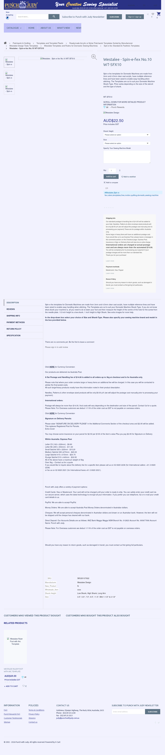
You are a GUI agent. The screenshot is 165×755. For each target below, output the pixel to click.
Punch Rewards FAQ (12, 714)
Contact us (33, 722)
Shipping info (13, 315)
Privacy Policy (34, 714)
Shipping (32, 718)
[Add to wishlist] (23, 686)
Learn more (110, 261)
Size (105, 139)
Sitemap (7, 722)
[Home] (21, 5)
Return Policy (14, 329)
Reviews (11, 309)
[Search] (53, 16)
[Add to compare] (26, 686)
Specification (13, 335)
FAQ (5, 710)
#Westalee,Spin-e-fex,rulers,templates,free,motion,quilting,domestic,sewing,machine (131, 193)
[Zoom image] (94, 57)
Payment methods (16, 322)
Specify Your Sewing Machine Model (117, 148)
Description (13, 302)
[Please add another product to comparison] (148, 14)
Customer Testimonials (13, 718)
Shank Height (108, 131)
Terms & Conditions (36, 710)
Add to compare (112, 182)
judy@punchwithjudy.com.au (67, 718)
